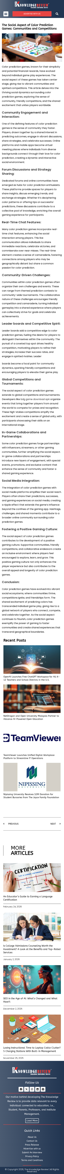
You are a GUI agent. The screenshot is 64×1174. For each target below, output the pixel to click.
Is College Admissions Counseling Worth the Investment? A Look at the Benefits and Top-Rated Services (32, 949)
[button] (5, 13)
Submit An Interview (32, 1152)
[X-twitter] (26, 1089)
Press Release (32, 1145)
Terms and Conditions (32, 1160)
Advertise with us (32, 1148)
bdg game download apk (35, 399)
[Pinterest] (43, 1089)
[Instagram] (32, 1089)
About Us (32, 1137)
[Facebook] (21, 1089)
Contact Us (32, 1141)
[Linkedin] (37, 1089)
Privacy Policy (32, 1156)
